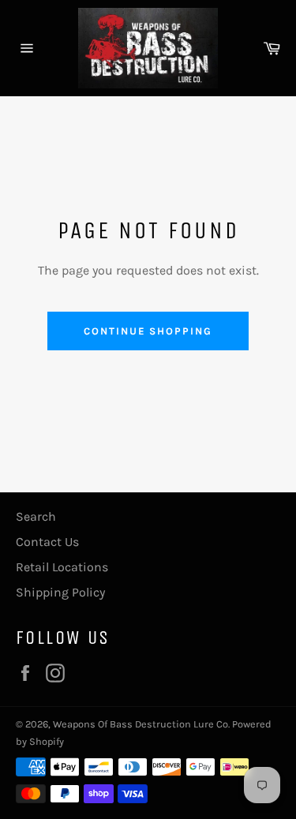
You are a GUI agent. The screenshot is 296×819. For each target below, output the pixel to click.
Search (36, 516)
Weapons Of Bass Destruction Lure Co (140, 724)
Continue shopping (148, 331)
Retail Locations (62, 566)
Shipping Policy (60, 592)
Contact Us (47, 541)
